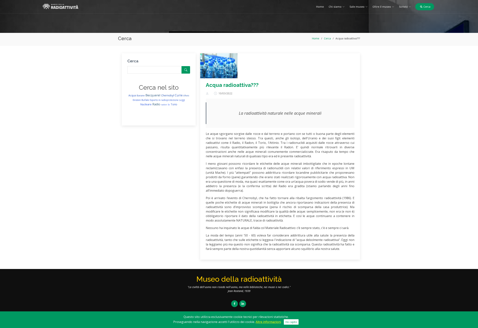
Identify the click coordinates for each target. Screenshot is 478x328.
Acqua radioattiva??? (232, 85)
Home (320, 6)
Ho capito (291, 322)
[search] (185, 70)
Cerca (426, 6)
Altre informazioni (268, 322)
